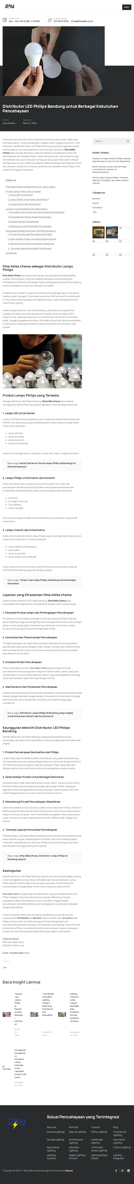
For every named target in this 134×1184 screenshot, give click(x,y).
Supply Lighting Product (77, 1157)
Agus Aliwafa (9, 123)
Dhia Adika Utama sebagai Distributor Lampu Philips (30, 186)
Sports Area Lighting (53, 1149)
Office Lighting (99, 1131)
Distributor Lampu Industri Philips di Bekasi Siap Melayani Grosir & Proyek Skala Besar (112, 160)
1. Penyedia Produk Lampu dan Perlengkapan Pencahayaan (36, 212)
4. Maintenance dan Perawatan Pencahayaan (30, 226)
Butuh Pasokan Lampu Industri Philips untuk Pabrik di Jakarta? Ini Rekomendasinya (110, 169)
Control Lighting (122, 1147)
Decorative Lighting (119, 1141)
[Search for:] (112, 141)
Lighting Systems (51, 1157)
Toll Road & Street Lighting (99, 1149)
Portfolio (73, 1127)
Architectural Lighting (76, 1141)
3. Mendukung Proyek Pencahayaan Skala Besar (31, 243)
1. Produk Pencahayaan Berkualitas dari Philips (30, 234)
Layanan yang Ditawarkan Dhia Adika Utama (26, 208)
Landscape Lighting (97, 1141)
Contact (95, 1127)
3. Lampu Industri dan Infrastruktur (24, 204)
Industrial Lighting (74, 1149)
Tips (5, 967)
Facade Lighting (55, 1139)
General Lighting (55, 1131)
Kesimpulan (11, 253)
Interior (96, 203)
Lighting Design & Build (99, 1157)
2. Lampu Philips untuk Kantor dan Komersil (28, 199)
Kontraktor (97, 207)
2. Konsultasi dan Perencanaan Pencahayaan (29, 216)
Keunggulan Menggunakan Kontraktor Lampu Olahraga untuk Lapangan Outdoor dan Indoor (20, 1064)
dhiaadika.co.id (70, 918)
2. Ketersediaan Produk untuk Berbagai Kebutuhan (32, 239)
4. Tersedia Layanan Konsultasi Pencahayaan (29, 248)
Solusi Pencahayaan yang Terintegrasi (83, 1117)
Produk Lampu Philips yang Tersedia (23, 191)
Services (51, 1127)
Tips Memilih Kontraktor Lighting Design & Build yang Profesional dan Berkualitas (48, 1004)
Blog (115, 1127)
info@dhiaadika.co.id (19, 952)
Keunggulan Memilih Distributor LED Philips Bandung (30, 230)
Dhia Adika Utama (38, 668)
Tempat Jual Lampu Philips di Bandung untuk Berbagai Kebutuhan (19, 1008)
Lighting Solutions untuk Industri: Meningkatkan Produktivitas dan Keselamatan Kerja (74, 1007)
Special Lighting (77, 1131)
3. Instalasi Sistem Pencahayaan (23, 221)
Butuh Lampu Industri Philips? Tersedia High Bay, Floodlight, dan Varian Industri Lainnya (111, 180)
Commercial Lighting (119, 1133)
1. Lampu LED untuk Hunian (20, 194)
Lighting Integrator (118, 1157)
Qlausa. (69, 1170)
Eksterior (97, 198)
